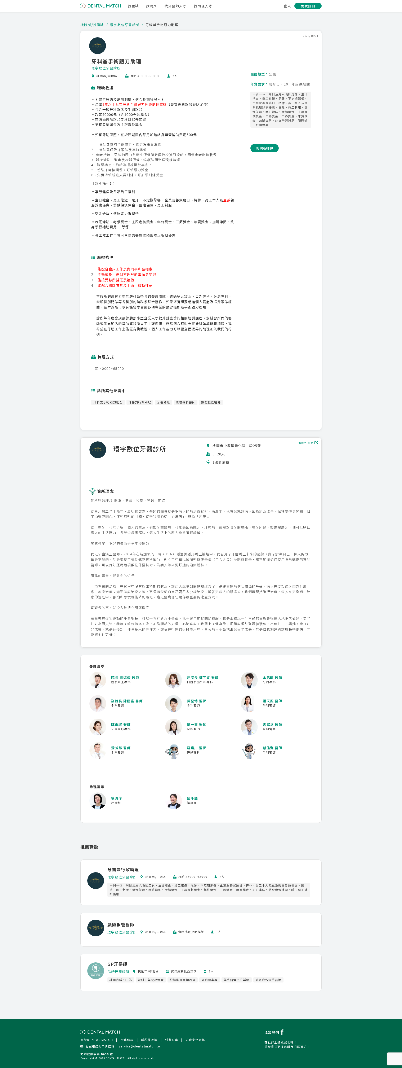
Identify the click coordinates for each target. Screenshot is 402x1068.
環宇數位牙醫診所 (124, 24)
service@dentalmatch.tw (140, 1046)
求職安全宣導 (195, 1040)
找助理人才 (203, 5)
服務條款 (127, 1040)
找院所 (151, 5)
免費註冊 (308, 5)
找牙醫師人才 (176, 5)
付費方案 (171, 1040)
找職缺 (133, 5)
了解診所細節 (304, 443)
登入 (287, 5)
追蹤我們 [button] (272, 1032)
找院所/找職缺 (92, 24)
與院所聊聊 (264, 148)
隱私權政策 (149, 1040)
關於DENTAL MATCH (96, 1040)
